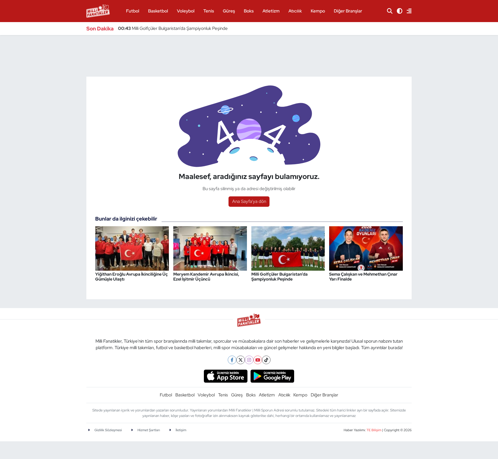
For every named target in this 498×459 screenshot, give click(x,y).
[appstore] (225, 375)
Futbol (132, 11)
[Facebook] (232, 360)
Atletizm (271, 11)
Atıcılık (295, 11)
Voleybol (186, 11)
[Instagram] (249, 360)
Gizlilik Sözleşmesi (108, 430)
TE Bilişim (373, 430)
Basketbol (158, 11)
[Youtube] (257, 360)
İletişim (180, 430)
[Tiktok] (266, 360)
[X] (240, 360)
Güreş (229, 11)
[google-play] (272, 375)
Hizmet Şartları (148, 430)
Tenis (208, 11)
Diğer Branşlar (348, 11)
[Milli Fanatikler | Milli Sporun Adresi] (98, 10)
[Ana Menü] (407, 11)
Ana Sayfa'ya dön (249, 201)
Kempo (318, 11)
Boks (249, 11)
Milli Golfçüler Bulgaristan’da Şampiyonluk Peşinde (173, 28)
